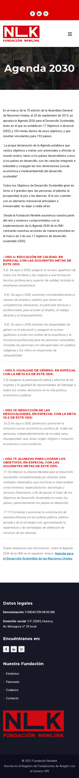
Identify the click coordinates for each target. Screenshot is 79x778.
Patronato (12, 682)
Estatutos (12, 673)
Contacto (12, 698)
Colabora (12, 690)
